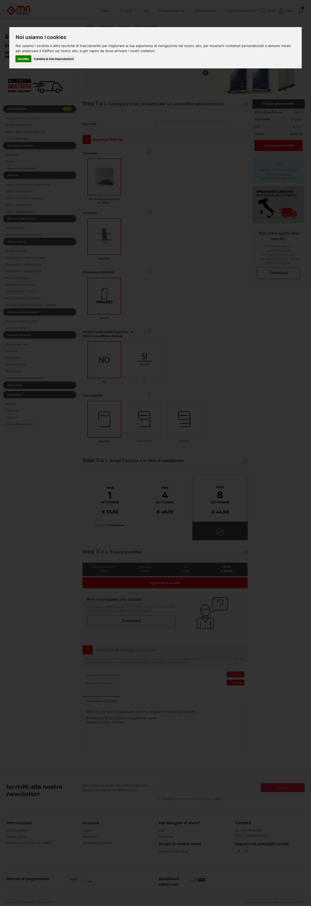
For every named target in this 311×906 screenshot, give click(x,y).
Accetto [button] (23, 59)
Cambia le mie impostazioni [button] (54, 59)
